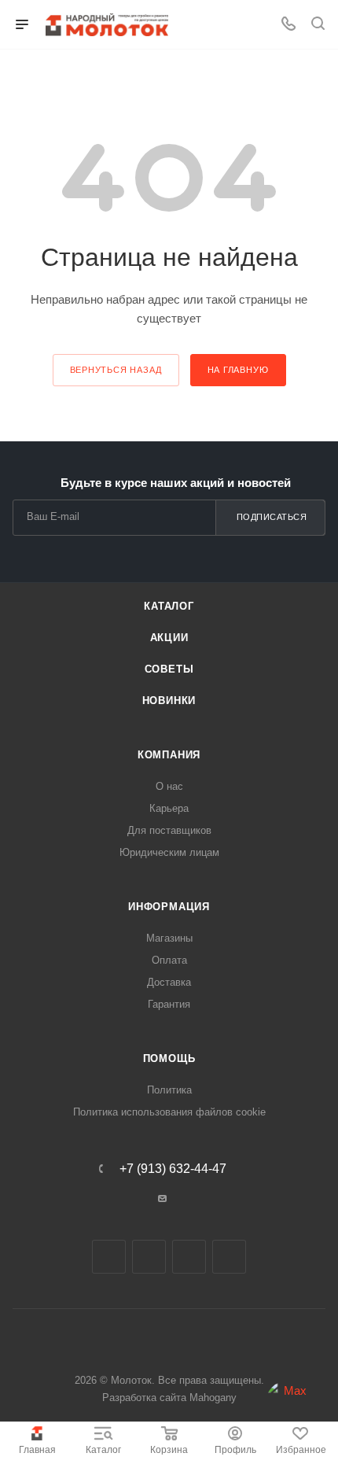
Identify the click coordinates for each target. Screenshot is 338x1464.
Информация (169, 907)
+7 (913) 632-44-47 (172, 1169)
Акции (169, 637)
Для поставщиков (169, 830)
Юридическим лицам (169, 852)
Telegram (149, 1257)
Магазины (169, 938)
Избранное (301, 1449)
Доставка (169, 982)
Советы (169, 669)
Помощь (169, 1058)
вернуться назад (116, 369)
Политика (169, 1090)
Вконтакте (109, 1257)
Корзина (169, 1449)
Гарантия (169, 1004)
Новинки (169, 700)
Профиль (235, 1449)
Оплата (169, 960)
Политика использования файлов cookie (169, 1112)
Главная (37, 1449)
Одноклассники (189, 1257)
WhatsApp (229, 1257)
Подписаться (272, 517)
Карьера (169, 808)
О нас (169, 786)
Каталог (103, 1449)
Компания (169, 755)
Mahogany (213, 1397)
